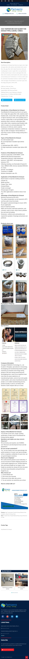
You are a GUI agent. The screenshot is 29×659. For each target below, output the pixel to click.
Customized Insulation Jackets (13, 23)
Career (8, 5)
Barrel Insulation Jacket (21, 588)
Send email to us (7, 100)
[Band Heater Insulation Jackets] (7, 580)
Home (6, 21)
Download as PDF (20, 100)
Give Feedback (14, 5)
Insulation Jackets (18, 21)
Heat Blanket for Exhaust (17, 110)
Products (11, 21)
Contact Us (20, 5)
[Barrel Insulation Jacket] (21, 580)
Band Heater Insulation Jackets (7, 588)
